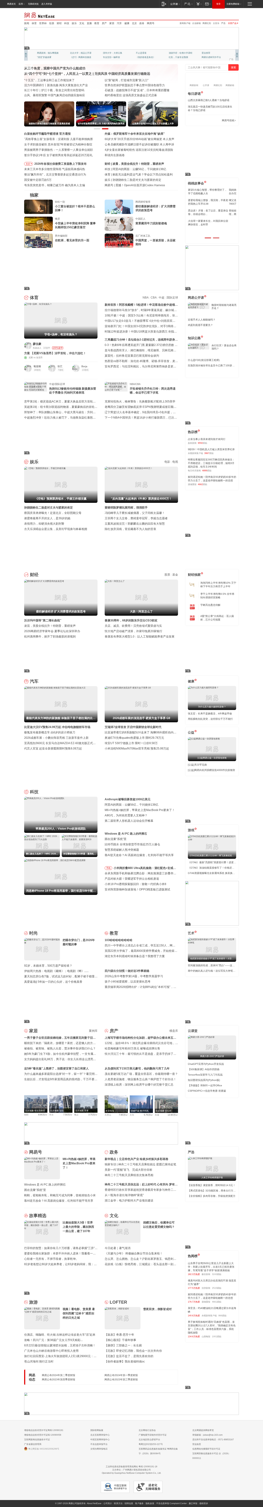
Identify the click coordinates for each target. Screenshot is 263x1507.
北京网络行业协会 (147, 1430)
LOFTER (118, 1302)
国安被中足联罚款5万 (38, 179)
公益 (191, 732)
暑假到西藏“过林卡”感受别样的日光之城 (130, 95)
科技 (66, 23)
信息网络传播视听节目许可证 (206, 1449)
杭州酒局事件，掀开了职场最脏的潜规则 (50, 636)
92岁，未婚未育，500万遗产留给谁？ (48, 965)
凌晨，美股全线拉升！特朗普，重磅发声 (50, 625)
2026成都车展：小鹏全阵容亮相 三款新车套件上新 (56, 737)
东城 (157, 1115)
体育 (34, 23)
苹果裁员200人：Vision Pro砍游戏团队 (137, 169)
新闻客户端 (185, 23)
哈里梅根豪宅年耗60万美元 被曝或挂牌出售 (132, 1048)
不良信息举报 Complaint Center (171, 1503)
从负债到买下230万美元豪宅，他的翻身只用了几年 (137, 1068)
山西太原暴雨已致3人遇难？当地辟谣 (208, 100)
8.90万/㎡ (42, 1114)
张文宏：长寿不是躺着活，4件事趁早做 (210, 713)
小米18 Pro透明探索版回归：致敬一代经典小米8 (135, 884)
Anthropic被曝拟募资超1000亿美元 (127, 799)
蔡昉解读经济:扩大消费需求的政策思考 (137, 163)
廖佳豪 (37, 343)
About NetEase (94, 1503)
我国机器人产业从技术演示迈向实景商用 (50, 90)
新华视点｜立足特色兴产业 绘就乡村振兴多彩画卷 (136, 1159)
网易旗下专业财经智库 (48, 53)
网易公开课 (196, 297)
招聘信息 (129, 1503)
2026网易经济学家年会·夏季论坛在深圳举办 (52, 631)
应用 (21, 4)
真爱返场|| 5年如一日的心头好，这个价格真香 (53, 981)
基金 (175, 574)
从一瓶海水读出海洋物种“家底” (124, 1195)
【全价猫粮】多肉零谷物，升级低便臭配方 (211, 1196)
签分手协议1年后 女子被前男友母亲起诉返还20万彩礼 (58, 155)
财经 (59, 23)
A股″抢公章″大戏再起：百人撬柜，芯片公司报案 (217, 618)
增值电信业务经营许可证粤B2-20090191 (43, 1430)
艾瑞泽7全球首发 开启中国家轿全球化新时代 (133, 727)
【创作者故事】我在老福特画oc (125, 1361)
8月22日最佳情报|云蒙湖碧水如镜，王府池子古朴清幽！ (60, 1345)
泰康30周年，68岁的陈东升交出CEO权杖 (131, 620)
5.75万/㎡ (148, 1115)
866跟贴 (222, 1315)
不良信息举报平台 (99, 1444)
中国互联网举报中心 (100, 1439)
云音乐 (216, 23)
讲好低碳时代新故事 (178, 53)
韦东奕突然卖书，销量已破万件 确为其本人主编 (54, 185)
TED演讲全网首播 (45, 57)
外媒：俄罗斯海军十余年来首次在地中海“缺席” (135, 133)
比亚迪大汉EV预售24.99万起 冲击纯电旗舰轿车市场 (57, 727)
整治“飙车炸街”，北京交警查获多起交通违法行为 (55, 174)
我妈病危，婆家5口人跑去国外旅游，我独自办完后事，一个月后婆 (211, 191)
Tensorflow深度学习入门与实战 (205, 1074)
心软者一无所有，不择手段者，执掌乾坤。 (51, 1258)
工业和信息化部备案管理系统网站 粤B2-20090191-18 (131, 1466)
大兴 (132, 1115)
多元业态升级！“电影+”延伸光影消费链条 (50, 80)
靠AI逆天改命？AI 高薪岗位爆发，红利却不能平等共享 (139, 855)
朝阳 (26, 1114)
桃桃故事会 (196, 183)
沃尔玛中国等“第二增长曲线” (42, 620)
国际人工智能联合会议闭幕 (122, 85)
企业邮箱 (196, 23)
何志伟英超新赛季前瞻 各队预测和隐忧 (137, 174)
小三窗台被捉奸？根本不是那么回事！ (75, 208)
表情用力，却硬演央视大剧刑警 (44, 523)
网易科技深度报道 (144, 57)
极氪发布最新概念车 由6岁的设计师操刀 (49, 732)
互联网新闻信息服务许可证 (37, 1439)
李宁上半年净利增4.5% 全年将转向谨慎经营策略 (217, 595)
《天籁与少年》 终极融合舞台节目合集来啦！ (134, 1253)
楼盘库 (173, 1030)
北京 (134, 23)
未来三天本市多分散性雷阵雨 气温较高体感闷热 (54, 169)
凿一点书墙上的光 (78, 53)
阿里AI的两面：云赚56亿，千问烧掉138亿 (131, 804)
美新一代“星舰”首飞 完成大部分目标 (128, 1169)
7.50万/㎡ (67, 1114)
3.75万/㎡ (93, 1114)
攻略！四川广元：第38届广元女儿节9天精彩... (53, 1340)
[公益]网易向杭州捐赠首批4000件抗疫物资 (211, 770)
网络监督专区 (227, 14)
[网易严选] (187, 4)
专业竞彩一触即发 (210, 57)
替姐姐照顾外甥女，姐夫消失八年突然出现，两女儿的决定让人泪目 (210, 212)
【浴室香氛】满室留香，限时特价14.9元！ (211, 1185)
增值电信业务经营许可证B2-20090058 (42, 1435)
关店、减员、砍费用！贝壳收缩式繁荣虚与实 (133, 625)
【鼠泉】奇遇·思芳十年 (119, 1334)
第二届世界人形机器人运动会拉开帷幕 (129, 820)
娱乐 (74, 23)
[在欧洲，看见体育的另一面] (38, 241)
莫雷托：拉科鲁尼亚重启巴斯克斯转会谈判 (132, 355)
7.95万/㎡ (123, 1115)
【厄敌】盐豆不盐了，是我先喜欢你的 (129, 1356)
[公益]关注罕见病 (197, 764)
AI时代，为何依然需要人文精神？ (126, 815)
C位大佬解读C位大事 (146, 53)
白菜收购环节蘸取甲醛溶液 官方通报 (47, 133)
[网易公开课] (175, 4)
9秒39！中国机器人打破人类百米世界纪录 (211, 449)
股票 (167, 574)
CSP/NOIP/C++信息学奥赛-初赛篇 (207, 1090)
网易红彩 (207, 23)
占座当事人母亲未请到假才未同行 (206, 439)
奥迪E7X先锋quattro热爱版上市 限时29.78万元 (134, 737)
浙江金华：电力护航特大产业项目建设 (129, 1200)
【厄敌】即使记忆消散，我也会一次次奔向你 (133, 1350)
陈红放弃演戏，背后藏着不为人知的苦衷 (130, 529)
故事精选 (37, 1215)
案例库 (93, 1030)
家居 (111, 23)
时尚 (33, 933)
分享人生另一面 (209, 53)
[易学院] (200, 120)
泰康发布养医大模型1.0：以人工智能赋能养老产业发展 (139, 636)
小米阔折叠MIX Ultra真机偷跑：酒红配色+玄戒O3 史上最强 (145, 868)
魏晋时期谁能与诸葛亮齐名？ (224, 307)
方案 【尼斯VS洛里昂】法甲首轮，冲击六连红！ (55, 353)
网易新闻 (39, 14)
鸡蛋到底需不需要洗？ (200, 325)
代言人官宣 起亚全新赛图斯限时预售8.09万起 (53, 748)
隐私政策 (150, 1503)
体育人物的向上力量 (178, 57)
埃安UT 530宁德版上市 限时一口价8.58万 (131, 743)
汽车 (119, 23)
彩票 (51, 23)
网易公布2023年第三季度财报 (121, 1379)
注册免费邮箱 (233, 4)
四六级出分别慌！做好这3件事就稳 (127, 970)
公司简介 (107, 1503)
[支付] (198, 4)
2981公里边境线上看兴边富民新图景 (47, 85)
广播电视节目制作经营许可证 (153, 1435)
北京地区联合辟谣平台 (149, 1439)
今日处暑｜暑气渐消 (117, 1248)
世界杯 (43, 23)
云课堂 (193, 1031)
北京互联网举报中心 (100, 1435)
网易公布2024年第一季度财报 (121, 1375)
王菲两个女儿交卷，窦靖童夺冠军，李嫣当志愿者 (136, 518)
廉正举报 (193, 1503)
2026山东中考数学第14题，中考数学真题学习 (134, 976)
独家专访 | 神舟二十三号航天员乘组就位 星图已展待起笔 (140, 1164)
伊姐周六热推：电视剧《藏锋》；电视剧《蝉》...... (56, 971)
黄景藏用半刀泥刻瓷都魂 (151, 223)
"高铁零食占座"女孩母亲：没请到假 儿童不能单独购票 (58, 139)
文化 (81, 23)
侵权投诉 (203, 1503)
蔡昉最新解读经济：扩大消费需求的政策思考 (155, 208)
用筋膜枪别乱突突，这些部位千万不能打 (210, 718)
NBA (145, 297)
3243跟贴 (216, 1274)
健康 (126, 23)
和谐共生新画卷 (115, 155)
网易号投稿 (228, 120)
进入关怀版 (46, 4)
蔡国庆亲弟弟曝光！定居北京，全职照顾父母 (52, 512)
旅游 (33, 1302)
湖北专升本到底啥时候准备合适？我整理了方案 (135, 956)
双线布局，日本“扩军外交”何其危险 (127, 90)
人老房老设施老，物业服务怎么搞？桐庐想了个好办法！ (140, 1079)
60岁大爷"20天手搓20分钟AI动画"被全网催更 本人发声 (139, 139)
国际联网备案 (96, 1430)
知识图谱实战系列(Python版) (204, 1080)
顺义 (76, 1114)
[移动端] (164, 4)
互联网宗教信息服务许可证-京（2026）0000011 (211, 1455)
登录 (218, 4)
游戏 (191, 830)
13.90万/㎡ (173, 1115)
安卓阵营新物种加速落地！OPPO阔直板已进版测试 (137, 889)
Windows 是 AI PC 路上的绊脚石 (126, 833)
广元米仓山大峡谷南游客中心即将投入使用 (51, 1350)
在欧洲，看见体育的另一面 (72, 240)
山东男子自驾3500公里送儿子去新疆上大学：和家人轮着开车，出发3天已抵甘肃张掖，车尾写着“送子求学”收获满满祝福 (211, 1267)
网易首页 (11, 4)
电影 (167, 461)
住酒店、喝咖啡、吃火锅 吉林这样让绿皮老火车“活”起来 (59, 1334)
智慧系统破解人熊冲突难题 (122, 849)
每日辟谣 (194, 94)
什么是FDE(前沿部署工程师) (204, 360)
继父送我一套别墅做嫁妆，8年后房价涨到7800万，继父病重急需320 (211, 202)
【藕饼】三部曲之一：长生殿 (123, 1345)
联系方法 (118, 1503)
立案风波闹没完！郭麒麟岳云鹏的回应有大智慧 (135, 523)
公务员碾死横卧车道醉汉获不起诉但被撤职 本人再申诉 (139, 144)
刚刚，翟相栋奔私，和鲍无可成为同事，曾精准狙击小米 (60, 1195)
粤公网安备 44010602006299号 (43, 1449)
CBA (154, 297)
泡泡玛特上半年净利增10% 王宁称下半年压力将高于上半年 (218, 584)
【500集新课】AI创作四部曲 (204, 1069)
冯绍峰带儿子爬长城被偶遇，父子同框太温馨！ (135, 512)
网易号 (150, 23)
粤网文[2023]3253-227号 (151, 1444)
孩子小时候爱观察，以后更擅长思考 (127, 981)
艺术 (191, 933)
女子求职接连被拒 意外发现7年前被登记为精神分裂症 (58, 144)
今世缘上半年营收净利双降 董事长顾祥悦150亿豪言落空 (75, 225)
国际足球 (172, 297)
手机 (108, 868)
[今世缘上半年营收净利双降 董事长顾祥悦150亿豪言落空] (38, 224)
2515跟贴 (216, 1288)
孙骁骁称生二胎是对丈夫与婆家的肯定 (48, 507)
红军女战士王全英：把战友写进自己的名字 (132, 80)
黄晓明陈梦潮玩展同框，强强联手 (126, 507)
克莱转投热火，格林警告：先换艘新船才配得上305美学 (140, 401)
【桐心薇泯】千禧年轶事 (120, 1340)
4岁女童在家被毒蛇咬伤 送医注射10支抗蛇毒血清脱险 (139, 149)
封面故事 (74, 57)
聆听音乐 (107, 53)
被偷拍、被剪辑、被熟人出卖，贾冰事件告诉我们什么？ (60, 1048)
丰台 (51, 1114)
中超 (161, 297)
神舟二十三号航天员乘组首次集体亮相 (129, 1175)
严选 (223, 23)
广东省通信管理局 (32, 1444)
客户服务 (139, 1503)
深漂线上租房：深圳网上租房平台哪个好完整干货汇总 (139, 1084)
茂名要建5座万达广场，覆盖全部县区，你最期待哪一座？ (141, 1073)
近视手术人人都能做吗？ (201, 319)
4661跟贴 (216, 1302)
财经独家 (194, 575)
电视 (175, 461)
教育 (96, 23)
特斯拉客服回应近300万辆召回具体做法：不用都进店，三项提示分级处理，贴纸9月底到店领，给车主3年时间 (211, 463)
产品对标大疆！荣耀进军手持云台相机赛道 (132, 878)
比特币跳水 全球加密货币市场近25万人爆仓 (132, 844)
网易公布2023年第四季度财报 (58, 1379)
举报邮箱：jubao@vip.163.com (207, 1435)
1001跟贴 (216, 1336)
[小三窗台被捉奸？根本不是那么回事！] (38, 207)
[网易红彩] (92, 345)
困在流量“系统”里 (115, 839)
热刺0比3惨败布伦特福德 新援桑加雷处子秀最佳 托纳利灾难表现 (72, 390)
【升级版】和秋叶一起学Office (205, 1085)
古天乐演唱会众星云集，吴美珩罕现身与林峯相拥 (55, 529)
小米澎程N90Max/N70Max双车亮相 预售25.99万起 (137, 748)
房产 (104, 23)
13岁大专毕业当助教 (113, 57)
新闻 (26, 23)
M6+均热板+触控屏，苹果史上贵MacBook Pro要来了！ (140, 810)
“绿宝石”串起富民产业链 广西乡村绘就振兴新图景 (55, 95)
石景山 (108, 1115)
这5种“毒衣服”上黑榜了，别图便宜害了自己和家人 (56, 1068)
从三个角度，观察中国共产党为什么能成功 (54, 68)
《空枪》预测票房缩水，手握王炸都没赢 (138, 179)
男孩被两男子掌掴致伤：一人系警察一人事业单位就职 (58, 149)
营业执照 (196, 1444)
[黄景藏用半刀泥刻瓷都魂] (119, 224)
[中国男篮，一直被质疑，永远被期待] (119, 241)
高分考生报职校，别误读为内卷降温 (138, 185)
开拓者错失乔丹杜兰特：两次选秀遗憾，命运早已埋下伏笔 (153, 390)
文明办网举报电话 (99, 1449)
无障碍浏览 (33, 4)
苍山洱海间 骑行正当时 (38, 1361)
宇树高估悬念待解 (210, 605)
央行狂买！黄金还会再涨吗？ (224, 347)
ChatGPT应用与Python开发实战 (206, 1064)
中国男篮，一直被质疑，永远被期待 (155, 242)
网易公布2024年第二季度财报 (58, 1375)
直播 (89, 23)
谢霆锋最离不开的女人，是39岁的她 (47, 518)
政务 (141, 23)
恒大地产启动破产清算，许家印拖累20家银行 (133, 631)
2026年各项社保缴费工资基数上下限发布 (60, 163)
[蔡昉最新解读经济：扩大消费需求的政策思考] (119, 207)
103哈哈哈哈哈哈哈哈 (118, 940)
